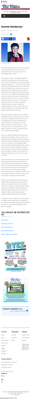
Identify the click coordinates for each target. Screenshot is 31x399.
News (2, 335)
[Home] (15, 9)
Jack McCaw (4, 220)
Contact (14, 335)
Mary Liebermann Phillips (9, 234)
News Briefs (4, 343)
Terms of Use (25, 335)
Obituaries (4, 351)
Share (6, 39)
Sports (3, 337)
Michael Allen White (7, 231)
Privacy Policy (25, 337)
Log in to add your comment (18, 311)
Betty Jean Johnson (7, 224)
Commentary (4, 340)
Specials (3, 345)
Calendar (3, 353)
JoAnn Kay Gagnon (7, 227)
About (13, 340)
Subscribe (14, 337)
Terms (26, 349)
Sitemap (24, 340)
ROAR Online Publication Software (19, 392)
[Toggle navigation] (4, 16)
